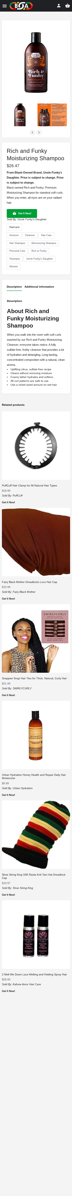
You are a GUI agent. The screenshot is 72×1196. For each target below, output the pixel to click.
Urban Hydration (23, 788)
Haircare (14, 227)
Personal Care (17, 250)
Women (13, 266)
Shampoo (14, 258)
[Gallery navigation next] (39, 132)
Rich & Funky (39, 250)
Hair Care (46, 235)
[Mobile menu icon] (4, 6)
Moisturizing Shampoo (43, 243)
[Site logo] (21, 6)
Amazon (14, 235)
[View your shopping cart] (67, 5)
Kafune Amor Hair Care (27, 984)
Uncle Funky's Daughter (32, 219)
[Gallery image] (20, 114)
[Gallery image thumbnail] (36, 62)
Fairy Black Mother (24, 591)
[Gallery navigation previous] (33, 132)
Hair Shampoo (17, 243)
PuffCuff (17, 495)
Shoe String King (23, 887)
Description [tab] (14, 286)
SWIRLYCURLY (22, 688)
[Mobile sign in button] (58, 5)
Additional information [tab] (39, 286)
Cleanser (30, 235)
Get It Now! (24, 213)
